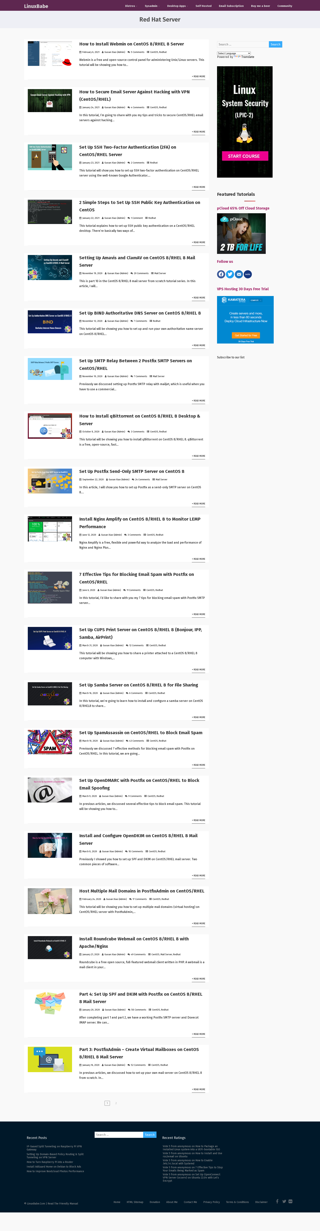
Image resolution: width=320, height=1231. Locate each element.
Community (284, 6)
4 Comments (137, 107)
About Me (172, 1202)
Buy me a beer (260, 6)
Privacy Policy (211, 1202)
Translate (247, 57)
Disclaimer (261, 1202)
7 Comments (140, 321)
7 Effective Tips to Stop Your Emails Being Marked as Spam (193, 1169)
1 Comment (137, 218)
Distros (130, 6)
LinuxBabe (36, 6)
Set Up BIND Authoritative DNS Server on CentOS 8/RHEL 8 (140, 313)
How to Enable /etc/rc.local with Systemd (188, 1162)
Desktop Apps (176, 6)
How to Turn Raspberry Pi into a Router (50, 1162)
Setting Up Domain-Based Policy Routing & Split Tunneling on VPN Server (55, 1156)
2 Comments (137, 162)
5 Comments (137, 52)
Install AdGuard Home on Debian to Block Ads (54, 1166)
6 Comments (136, 693)
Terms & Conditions (237, 1202)
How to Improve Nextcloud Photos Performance (55, 1171)
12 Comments (136, 645)
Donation (155, 1202)
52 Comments (138, 1065)
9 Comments (135, 796)
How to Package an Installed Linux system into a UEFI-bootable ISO (191, 1148)
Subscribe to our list (230, 357)
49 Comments (138, 954)
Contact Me (190, 1202)
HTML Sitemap (135, 1202)
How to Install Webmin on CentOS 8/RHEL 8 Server (131, 44)
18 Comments (136, 851)
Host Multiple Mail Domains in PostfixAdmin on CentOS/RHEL (141, 891)
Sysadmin (151, 6)
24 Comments (142, 479)
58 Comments (138, 1009)
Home (117, 1202)
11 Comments (134, 590)
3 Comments (137, 431)
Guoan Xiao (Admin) (114, 52)
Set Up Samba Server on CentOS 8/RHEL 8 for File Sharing (138, 685)
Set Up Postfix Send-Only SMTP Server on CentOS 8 (131, 471)
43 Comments (136, 740)
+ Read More (198, 76)
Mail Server (160, 273)
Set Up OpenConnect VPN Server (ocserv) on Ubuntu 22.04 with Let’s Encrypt (191, 1177)
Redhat (163, 52)
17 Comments (140, 899)
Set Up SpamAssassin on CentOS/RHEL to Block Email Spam (140, 732)
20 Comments (141, 273)
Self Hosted (203, 6)
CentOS (154, 52)
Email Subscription (231, 6)
